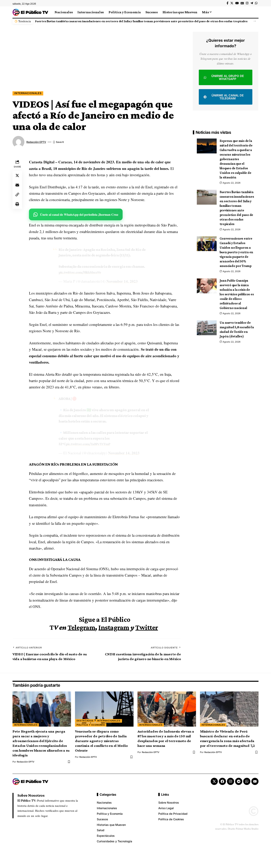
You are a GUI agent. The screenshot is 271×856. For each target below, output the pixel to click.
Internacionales (27, 93)
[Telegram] (251, 3)
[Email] (17, 185)
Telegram (81, 627)
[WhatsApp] (256, 3)
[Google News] (242, 3)
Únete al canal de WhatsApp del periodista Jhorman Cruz (79, 214)
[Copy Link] (17, 194)
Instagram (113, 627)
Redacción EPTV (36, 142)
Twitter (146, 627)
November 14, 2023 (122, 281)
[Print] (17, 204)
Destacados (85, 720)
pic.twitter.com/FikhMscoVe (80, 272)
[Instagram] (247, 3)
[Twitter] (231, 3)
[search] (256, 12)
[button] (254, 21)
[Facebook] (227, 3)
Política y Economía (91, 724)
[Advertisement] (96, 61)
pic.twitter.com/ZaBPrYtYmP (88, 444)
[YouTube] (237, 3)
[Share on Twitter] (17, 175)
